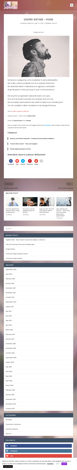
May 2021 (9, 320)
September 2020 (11, 357)
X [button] (75, 459)
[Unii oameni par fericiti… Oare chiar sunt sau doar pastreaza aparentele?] (63, 201)
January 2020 (10, 394)
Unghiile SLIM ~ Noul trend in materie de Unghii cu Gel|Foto (25, 240)
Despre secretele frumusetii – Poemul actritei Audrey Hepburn (32, 138)
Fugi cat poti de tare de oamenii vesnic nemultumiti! (46, 210)
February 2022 (10, 279)
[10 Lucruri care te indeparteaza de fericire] (30, 201)
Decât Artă (31, 116)
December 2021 (11, 288)
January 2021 (10, 339)
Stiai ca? (54, 23)
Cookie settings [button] (8, 466)
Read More (50, 464)
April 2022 (9, 274)
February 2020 (10, 390)
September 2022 (11, 269)
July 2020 (9, 367)
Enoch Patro (18, 120)
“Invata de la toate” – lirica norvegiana (23, 144)
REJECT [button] (58, 464)
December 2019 (11, 399)
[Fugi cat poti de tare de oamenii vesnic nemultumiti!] (46, 201)
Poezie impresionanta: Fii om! (20, 149)
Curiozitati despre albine (14, 258)
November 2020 (11, 348)
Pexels (28, 120)
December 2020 (11, 343)
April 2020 (9, 381)
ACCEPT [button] (64, 464)
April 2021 (9, 325)
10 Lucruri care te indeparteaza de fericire (29, 210)
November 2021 (11, 293)
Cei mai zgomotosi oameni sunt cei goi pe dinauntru (13, 210)
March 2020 (9, 385)
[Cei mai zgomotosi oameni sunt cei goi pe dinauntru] (13, 201)
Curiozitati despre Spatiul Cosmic (17, 254)
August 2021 (10, 306)
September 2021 (11, 302)
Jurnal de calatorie (12, 429)
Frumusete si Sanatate (13, 424)
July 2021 (9, 311)
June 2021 (9, 316)
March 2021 (9, 330)
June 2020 (9, 371)
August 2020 (10, 362)
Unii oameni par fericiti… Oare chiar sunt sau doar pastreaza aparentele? (63, 212)
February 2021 (10, 334)
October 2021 (10, 297)
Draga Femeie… (11, 249)
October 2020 (10, 353)
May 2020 (9, 376)
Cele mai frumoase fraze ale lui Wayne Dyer (20, 244)
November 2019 (11, 404)
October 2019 (10, 408)
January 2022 (10, 283)
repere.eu (30, 23)
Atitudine (48, 23)
